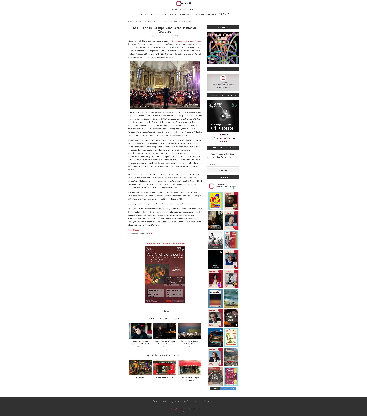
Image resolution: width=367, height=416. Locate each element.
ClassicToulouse (147, 233)
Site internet (223, 135)
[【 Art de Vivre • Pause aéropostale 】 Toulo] (231, 318)
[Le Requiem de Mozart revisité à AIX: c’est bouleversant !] (189, 331)
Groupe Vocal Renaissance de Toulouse (187, 41)
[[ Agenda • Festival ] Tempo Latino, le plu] (231, 376)
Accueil (130, 21)
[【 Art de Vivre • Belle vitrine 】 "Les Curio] (215, 376)
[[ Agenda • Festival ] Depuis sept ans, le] (231, 240)
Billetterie (223, 141)
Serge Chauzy (160, 36)
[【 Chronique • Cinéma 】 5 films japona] (215, 240)
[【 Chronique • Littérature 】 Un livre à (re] (215, 318)
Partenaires (211, 14)
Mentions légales (173, 409)
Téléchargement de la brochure (223, 138)
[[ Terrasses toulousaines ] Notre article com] (231, 357)
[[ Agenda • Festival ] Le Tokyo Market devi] (215, 201)
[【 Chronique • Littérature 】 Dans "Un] (215, 279)
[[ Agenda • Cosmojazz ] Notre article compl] (231, 298)
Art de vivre (185, 14)
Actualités (142, 14)
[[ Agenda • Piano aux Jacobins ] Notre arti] (215, 220)
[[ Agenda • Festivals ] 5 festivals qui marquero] (215, 259)
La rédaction (199, 14)
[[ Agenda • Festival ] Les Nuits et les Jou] (231, 337)
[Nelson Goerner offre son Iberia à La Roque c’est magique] (164, 331)
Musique (163, 14)
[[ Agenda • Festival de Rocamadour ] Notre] (215, 337)
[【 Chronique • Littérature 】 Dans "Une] (231, 279)
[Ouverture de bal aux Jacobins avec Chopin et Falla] (140, 331)
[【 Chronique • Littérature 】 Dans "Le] (215, 357)
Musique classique (150, 21)
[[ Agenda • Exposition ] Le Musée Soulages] (215, 298)
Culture (152, 14)
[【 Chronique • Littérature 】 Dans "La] (231, 201)
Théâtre (173, 14)
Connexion (182, 409)
